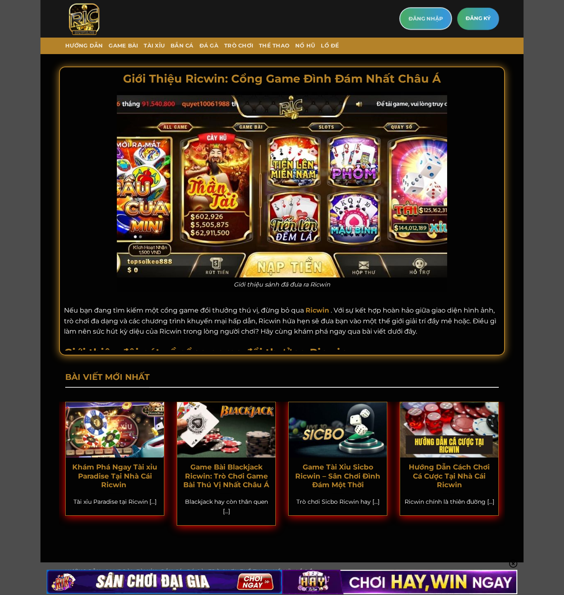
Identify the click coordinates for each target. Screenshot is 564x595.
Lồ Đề (330, 46)
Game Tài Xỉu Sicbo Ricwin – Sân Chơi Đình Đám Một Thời (337, 476)
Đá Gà (208, 46)
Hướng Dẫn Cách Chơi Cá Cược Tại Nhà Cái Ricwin (449, 476)
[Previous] (63, 469)
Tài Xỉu (154, 46)
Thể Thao (274, 46)
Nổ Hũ (305, 46)
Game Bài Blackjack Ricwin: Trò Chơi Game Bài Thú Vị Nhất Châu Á (226, 476)
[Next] (500, 469)
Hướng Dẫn (84, 46)
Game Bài (123, 46)
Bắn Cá (182, 46)
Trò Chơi (238, 46)
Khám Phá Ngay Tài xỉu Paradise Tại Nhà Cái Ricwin (114, 476)
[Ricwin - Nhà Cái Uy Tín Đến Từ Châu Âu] (99, 19)
